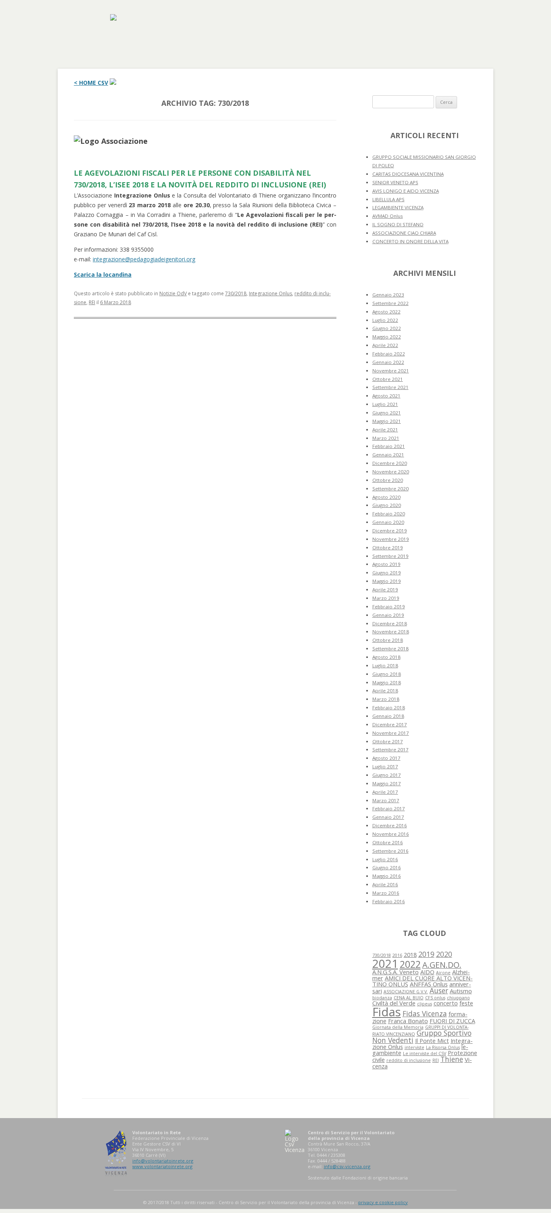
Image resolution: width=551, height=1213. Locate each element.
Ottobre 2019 (387, 547)
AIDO (427, 972)
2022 (410, 964)
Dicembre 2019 (389, 531)
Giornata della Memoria (398, 1027)
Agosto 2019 (386, 564)
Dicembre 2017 (389, 724)
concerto (446, 1003)
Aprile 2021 (385, 430)
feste (466, 1003)
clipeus (424, 1004)
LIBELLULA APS (388, 199)
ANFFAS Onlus (429, 984)
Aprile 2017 (385, 792)
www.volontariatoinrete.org (162, 1166)
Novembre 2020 (390, 472)
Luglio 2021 (385, 404)
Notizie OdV (173, 293)
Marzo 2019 (385, 598)
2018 (410, 954)
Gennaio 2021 (388, 455)
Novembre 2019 (390, 539)
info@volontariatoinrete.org (162, 1161)
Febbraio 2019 (388, 606)
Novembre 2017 (390, 733)
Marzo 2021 (385, 438)
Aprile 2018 (385, 690)
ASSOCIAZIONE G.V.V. (406, 991)
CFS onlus (435, 998)
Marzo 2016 (385, 893)
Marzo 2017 (385, 800)
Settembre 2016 (390, 851)
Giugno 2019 (386, 573)
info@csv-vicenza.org (347, 1166)
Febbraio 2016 (388, 901)
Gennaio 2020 (388, 522)
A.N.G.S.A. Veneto (395, 972)
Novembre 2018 (390, 632)
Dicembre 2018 (389, 623)
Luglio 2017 (385, 766)
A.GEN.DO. (441, 964)
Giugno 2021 (386, 413)
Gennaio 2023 (388, 295)
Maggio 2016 (386, 876)
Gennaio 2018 (388, 716)
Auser (439, 990)
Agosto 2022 (386, 312)
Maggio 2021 (386, 421)
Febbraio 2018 (388, 707)
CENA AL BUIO (409, 998)
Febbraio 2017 (388, 808)
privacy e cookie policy (383, 1202)
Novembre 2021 (390, 371)
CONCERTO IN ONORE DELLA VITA (410, 241)
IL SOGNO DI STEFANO (398, 224)
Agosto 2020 (386, 497)
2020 (444, 954)
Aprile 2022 (385, 345)
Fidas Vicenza (425, 1013)
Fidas (386, 1012)
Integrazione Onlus (270, 293)
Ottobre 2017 (387, 741)
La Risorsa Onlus (443, 1047)
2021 (385, 963)
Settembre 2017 (390, 749)
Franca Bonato (408, 1021)
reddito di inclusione (408, 1060)
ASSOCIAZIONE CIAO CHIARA (404, 233)
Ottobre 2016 (387, 842)
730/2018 (235, 293)
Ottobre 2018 (387, 640)
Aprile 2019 (385, 590)
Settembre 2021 (390, 387)
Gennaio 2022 (388, 362)
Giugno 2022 (386, 328)
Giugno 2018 (386, 674)
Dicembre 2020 (389, 463)
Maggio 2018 (386, 682)
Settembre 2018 (390, 648)
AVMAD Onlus (387, 216)
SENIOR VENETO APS (395, 182)
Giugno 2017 (386, 775)
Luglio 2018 (385, 665)
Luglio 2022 (385, 320)
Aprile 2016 (385, 884)
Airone (443, 972)
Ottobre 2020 (387, 480)
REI (92, 302)
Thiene (451, 1059)
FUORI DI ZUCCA (452, 1021)
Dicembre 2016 (389, 825)
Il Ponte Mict (432, 1040)
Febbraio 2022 (388, 354)
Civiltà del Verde (393, 1003)
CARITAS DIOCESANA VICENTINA (408, 174)
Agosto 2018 (386, 657)
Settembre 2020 (390, 489)
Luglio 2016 (385, 859)
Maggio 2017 (386, 783)
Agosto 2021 (386, 396)
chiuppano (458, 998)
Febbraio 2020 (388, 514)
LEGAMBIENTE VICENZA (398, 207)
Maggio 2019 (386, 581)
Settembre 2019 (390, 556)
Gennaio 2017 (388, 817)
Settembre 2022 (390, 303)
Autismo (461, 991)
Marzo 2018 (385, 699)
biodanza (382, 998)
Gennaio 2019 (388, 615)
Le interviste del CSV (424, 1053)
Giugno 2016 (386, 867)
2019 (426, 954)
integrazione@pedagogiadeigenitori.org (144, 259)
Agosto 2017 (386, 758)
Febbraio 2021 (388, 446)
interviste (414, 1047)
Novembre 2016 (390, 834)
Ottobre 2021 (387, 379)
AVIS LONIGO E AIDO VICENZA (405, 191)
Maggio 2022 (386, 337)
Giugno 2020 (386, 505)
